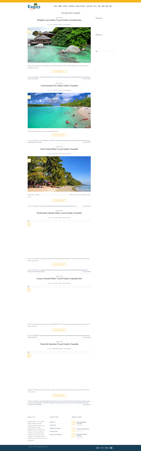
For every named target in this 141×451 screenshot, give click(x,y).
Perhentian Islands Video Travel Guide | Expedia (59, 213)
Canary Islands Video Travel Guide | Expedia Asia (59, 278)
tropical (36, 78)
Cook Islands (52, 140)
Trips (99, 6)
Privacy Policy (54, 431)
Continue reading (59, 71)
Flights (60, 6)
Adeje (44, 401)
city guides (57, 270)
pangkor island (80, 77)
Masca (56, 402)
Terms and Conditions (56, 434)
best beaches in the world (51, 335)
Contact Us (53, 425)
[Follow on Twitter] (110, 1)
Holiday (70, 140)
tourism (29, 78)
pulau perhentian (83, 270)
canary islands (61, 335)
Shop (103, 6)
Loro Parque (45, 402)
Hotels (65, 6)
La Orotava (30, 402)
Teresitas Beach (38, 404)
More (110, 6)
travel (33, 78)
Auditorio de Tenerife (51, 401)
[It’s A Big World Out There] (36, 6)
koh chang (62, 206)
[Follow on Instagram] (109, 1)
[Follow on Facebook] (107, 1)
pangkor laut (87, 77)
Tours (95, 6)
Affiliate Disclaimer (55, 428)
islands (70, 77)
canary (57, 401)
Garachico (64, 401)
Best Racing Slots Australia (81, 422)
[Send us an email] (112, 1)
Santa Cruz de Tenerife (72, 402)
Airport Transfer (80, 6)
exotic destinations (71, 335)
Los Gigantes (52, 402)
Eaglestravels (67, 24)
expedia (66, 77)
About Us (52, 422)
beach (46, 77)
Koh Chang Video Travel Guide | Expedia (59, 149)
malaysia (74, 77)
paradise (84, 140)
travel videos (39, 142)
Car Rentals (71, 6)
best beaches (46, 140)
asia (44, 77)
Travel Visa (89, 6)
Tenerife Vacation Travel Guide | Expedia (59, 344)
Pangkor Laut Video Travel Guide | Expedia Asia (59, 20)
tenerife (32, 404)
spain (84, 335)
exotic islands (60, 140)
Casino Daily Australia (83, 429)
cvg (63, 77)
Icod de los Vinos (77, 401)
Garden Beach (70, 401)
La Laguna (88, 401)
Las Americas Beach (37, 402)
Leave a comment (87, 78)
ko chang (58, 206)
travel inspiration (31, 142)
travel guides (38, 271)
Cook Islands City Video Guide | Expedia (59, 85)
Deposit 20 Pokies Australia (82, 435)
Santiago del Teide (81, 402)
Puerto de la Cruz (62, 402)
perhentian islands (75, 270)
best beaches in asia (52, 77)
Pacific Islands (79, 140)
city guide (60, 77)
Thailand (67, 206)
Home (55, 6)
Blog (107, 6)
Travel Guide (59, 17)
